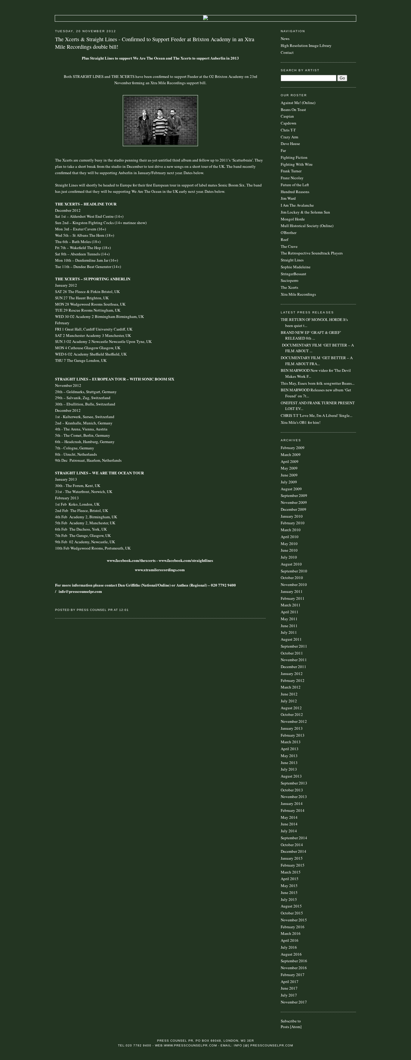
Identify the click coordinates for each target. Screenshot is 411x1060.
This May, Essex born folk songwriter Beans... (317, 383)
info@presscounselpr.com (80, 591)
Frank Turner (291, 171)
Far (283, 150)
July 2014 (289, 831)
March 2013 (291, 741)
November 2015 (294, 920)
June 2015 (289, 892)
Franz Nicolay (292, 177)
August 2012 (291, 707)
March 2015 (291, 872)
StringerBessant (293, 273)
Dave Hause (290, 143)
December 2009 (293, 509)
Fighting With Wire (297, 164)
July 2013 (289, 769)
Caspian (287, 116)
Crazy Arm (289, 137)
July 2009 (289, 482)
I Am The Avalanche (297, 205)
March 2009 (291, 454)
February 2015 (292, 865)
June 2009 (289, 475)
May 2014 (289, 817)
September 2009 (294, 495)
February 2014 (292, 810)
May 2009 (289, 468)
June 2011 (289, 625)
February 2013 (292, 735)
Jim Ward (288, 198)
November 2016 (294, 967)
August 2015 (291, 906)
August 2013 (291, 776)
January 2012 (292, 673)
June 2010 (289, 550)
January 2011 (292, 591)
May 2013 (289, 755)
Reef (284, 239)
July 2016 (289, 947)
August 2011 (291, 639)
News (285, 38)
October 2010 (292, 577)
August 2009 (291, 488)
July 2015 (289, 899)
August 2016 (291, 954)
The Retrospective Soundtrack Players (312, 253)
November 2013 (294, 796)
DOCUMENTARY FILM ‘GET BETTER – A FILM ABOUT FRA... (317, 360)
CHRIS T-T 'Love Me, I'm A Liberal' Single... (316, 415)
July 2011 (289, 632)
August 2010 (291, 564)
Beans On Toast (293, 109)
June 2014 (289, 824)
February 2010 (292, 522)
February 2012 (292, 680)
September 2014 (294, 837)
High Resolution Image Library (306, 45)
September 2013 (294, 783)
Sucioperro (289, 280)
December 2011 (293, 666)
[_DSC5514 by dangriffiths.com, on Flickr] (160, 144)
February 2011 (292, 598)
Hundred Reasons (295, 191)
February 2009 (292, 447)
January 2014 (292, 803)
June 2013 (289, 762)
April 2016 (289, 940)
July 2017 (289, 995)
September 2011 (294, 646)
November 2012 (294, 721)
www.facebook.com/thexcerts (131, 560)
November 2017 (294, 1002)
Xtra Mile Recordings (298, 294)
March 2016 (291, 933)
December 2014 (293, 851)
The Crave (289, 246)
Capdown (288, 123)
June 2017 (289, 988)
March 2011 (291, 605)
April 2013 (289, 748)
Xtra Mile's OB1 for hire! (300, 422)
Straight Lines (292, 260)
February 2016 (292, 926)
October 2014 (292, 844)
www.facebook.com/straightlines (186, 560)
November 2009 (294, 502)
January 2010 (292, 516)
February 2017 (292, 974)
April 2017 (289, 981)
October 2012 (292, 714)
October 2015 (292, 913)
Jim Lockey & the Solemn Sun (305, 212)
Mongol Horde (293, 219)
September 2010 (294, 571)
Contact (287, 52)
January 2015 (292, 858)
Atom (295, 1026)
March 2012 (291, 687)
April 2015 (289, 878)
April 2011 (289, 612)
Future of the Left (295, 184)
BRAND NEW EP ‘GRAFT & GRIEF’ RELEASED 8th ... (311, 335)
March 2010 (291, 529)
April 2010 (289, 536)
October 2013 (292, 790)
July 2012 (289, 701)
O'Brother (288, 232)
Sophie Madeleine (296, 267)
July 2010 (289, 557)
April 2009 (289, 461)
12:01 (124, 610)
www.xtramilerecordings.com (160, 569)
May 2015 (289, 885)
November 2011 (294, 659)
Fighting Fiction (294, 157)
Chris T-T (288, 130)
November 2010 (294, 584)
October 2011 (292, 653)
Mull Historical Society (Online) (307, 225)
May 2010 (289, 543)
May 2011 (289, 618)
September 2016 (294, 960)
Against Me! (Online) (298, 102)
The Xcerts (289, 287)
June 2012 (289, 694)
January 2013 (292, 728)
